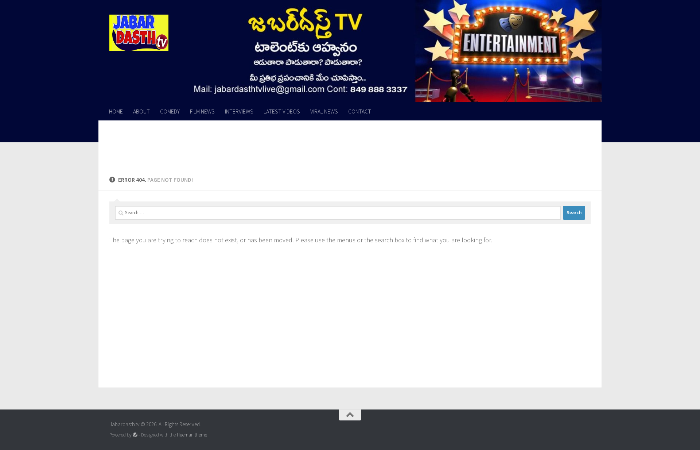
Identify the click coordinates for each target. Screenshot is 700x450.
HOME (116, 111)
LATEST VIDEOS (282, 111)
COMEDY (170, 111)
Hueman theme (192, 435)
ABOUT (141, 111)
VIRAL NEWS (324, 111)
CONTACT (359, 111)
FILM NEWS (202, 111)
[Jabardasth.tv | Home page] (138, 33)
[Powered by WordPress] (135, 434)
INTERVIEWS (239, 111)
